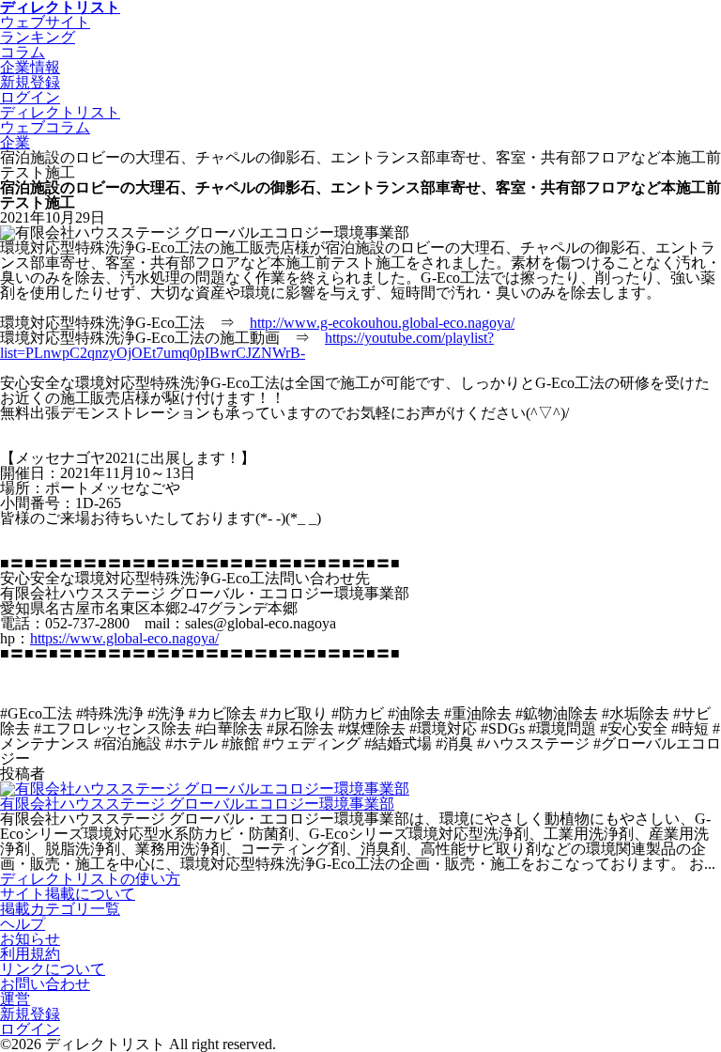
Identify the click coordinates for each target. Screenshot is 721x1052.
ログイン (30, 1029)
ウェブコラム (45, 127)
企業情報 (30, 67)
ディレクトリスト (60, 112)
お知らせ (30, 939)
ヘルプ (22, 924)
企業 (15, 142)
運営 (15, 999)
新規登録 (30, 1014)
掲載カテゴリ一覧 (60, 909)
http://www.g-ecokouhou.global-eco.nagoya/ (382, 323)
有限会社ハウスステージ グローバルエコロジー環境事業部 (197, 804)
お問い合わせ (45, 984)
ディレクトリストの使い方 (90, 879)
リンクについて (52, 969)
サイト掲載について (67, 894)
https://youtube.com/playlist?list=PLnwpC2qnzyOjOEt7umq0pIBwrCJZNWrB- (247, 345)
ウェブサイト (45, 22)
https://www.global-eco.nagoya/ (124, 638)
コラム (22, 52)
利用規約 (30, 954)
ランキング (37, 37)
